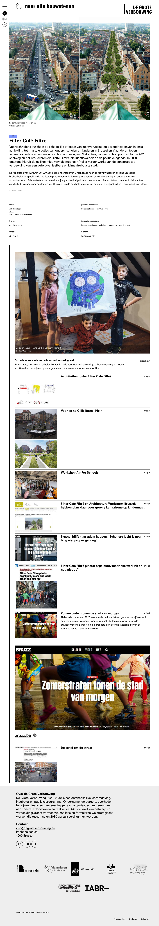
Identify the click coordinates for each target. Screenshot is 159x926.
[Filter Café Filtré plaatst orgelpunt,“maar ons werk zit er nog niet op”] (36, 586)
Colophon (145, 919)
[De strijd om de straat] (36, 764)
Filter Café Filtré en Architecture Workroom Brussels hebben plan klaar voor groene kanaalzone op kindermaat (103, 505)
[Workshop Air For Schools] (36, 485)
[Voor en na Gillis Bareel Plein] (36, 438)
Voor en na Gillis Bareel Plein (81, 411)
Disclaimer (133, 919)
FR (5, 24)
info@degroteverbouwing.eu (35, 828)
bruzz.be (23, 735)
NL (4, 13)
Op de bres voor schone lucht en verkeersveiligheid (44, 360)
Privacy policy (119, 919)
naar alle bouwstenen (49, 6)
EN (4, 19)
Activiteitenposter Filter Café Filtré (86, 376)
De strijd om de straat (76, 748)
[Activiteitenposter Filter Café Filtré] (36, 390)
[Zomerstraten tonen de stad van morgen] (36, 625)
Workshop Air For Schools (79, 472)
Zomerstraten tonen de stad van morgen (90, 613)
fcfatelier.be (86, 236)
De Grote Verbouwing (139, 9)
